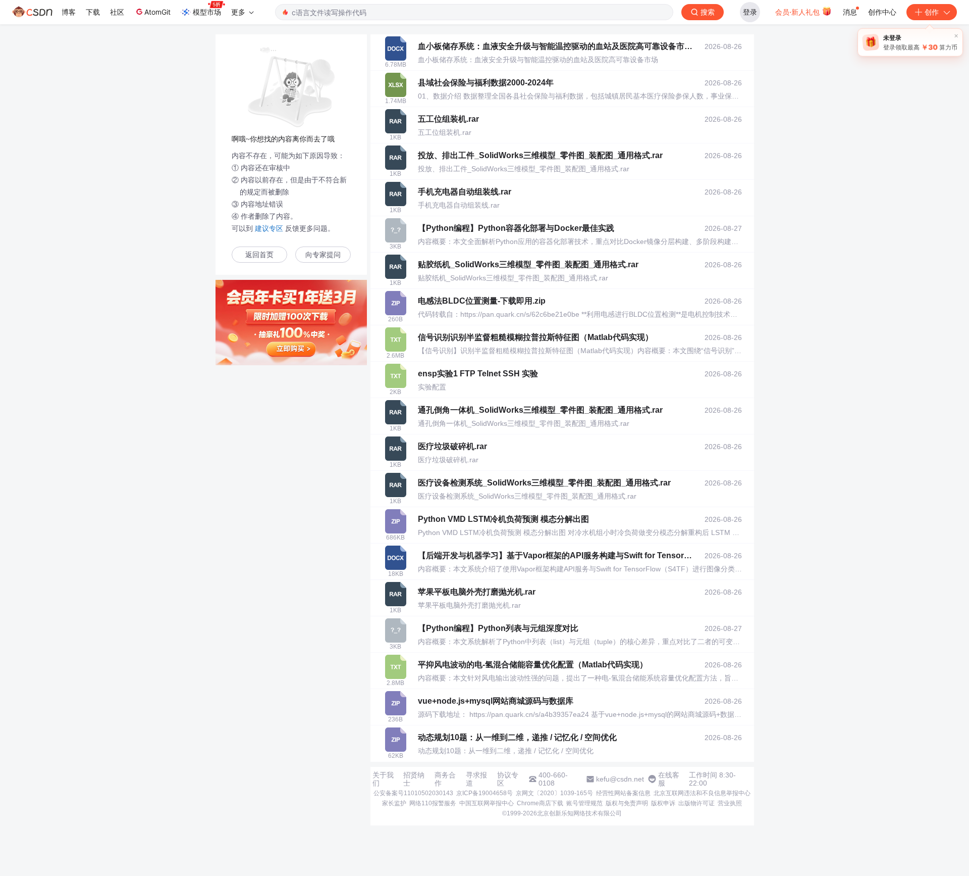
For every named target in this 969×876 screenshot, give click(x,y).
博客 (69, 12)
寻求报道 (476, 779)
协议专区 (507, 779)
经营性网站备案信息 (623, 793)
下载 (93, 12)
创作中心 (882, 12)
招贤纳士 (413, 779)
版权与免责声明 (627, 803)
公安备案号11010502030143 (413, 793)
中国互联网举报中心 (486, 803)
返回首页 (259, 255)
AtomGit (157, 12)
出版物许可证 (696, 803)
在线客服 (668, 779)
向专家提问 (323, 255)
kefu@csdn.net (620, 779)
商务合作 (445, 779)
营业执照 (730, 803)
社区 (117, 12)
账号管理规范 (584, 803)
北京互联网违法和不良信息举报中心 (702, 793)
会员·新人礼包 (798, 12)
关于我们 (383, 779)
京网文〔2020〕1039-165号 (554, 793)
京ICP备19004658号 (484, 793)
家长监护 (394, 803)
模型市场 (207, 12)
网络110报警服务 (432, 803)
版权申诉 (663, 803)
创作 (932, 12)
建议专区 (269, 228)
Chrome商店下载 (540, 803)
